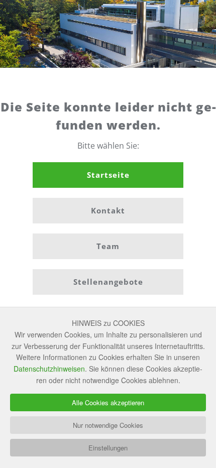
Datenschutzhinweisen (49, 369)
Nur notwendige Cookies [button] (108, 425)
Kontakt (108, 210)
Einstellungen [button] (108, 447)
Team (108, 246)
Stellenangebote (108, 282)
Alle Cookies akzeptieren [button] (108, 402)
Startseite (108, 175)
